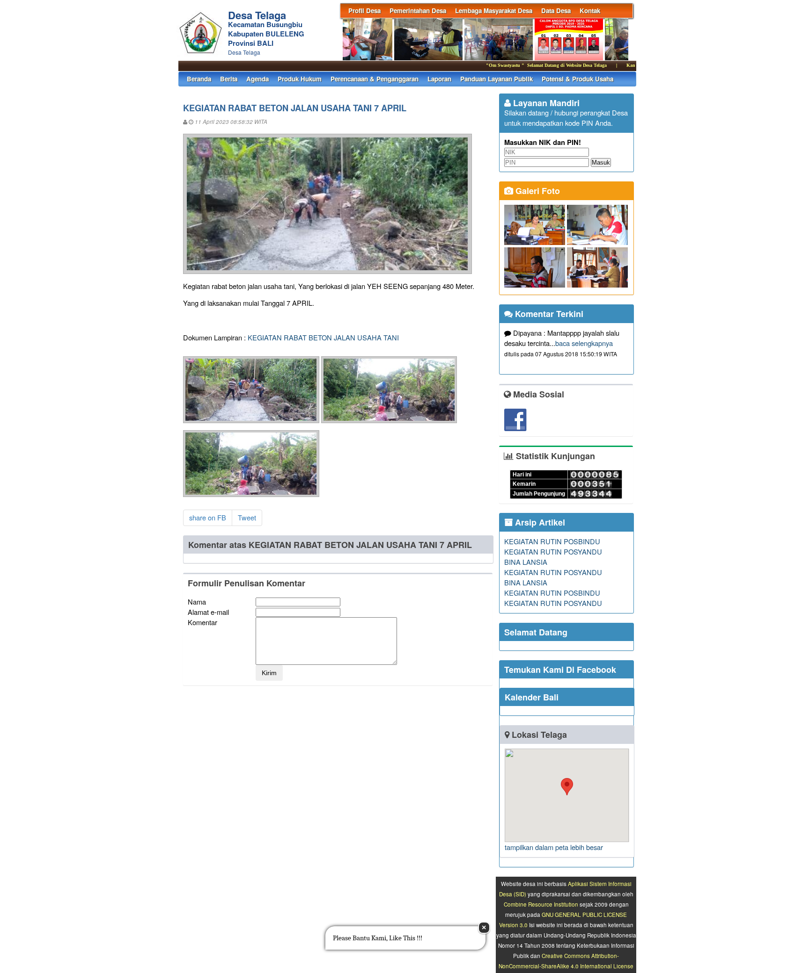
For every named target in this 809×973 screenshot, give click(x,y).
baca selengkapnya (584, 343)
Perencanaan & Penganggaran (375, 78)
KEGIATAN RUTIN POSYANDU (553, 551)
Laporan (439, 78)
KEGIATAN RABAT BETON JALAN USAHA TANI (323, 337)
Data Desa (556, 10)
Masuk (601, 162)
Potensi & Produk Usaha (577, 78)
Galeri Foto (536, 191)
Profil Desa (364, 10)
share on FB (207, 517)
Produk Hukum (300, 78)
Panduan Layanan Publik (496, 78)
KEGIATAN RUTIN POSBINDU (552, 541)
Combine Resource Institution (541, 904)
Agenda (257, 78)
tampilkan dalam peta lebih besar (554, 847)
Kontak (590, 10)
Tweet (247, 517)
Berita (228, 78)
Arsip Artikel (539, 522)
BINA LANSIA (525, 562)
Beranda (199, 78)
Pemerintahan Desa (418, 10)
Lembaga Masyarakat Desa (493, 10)
